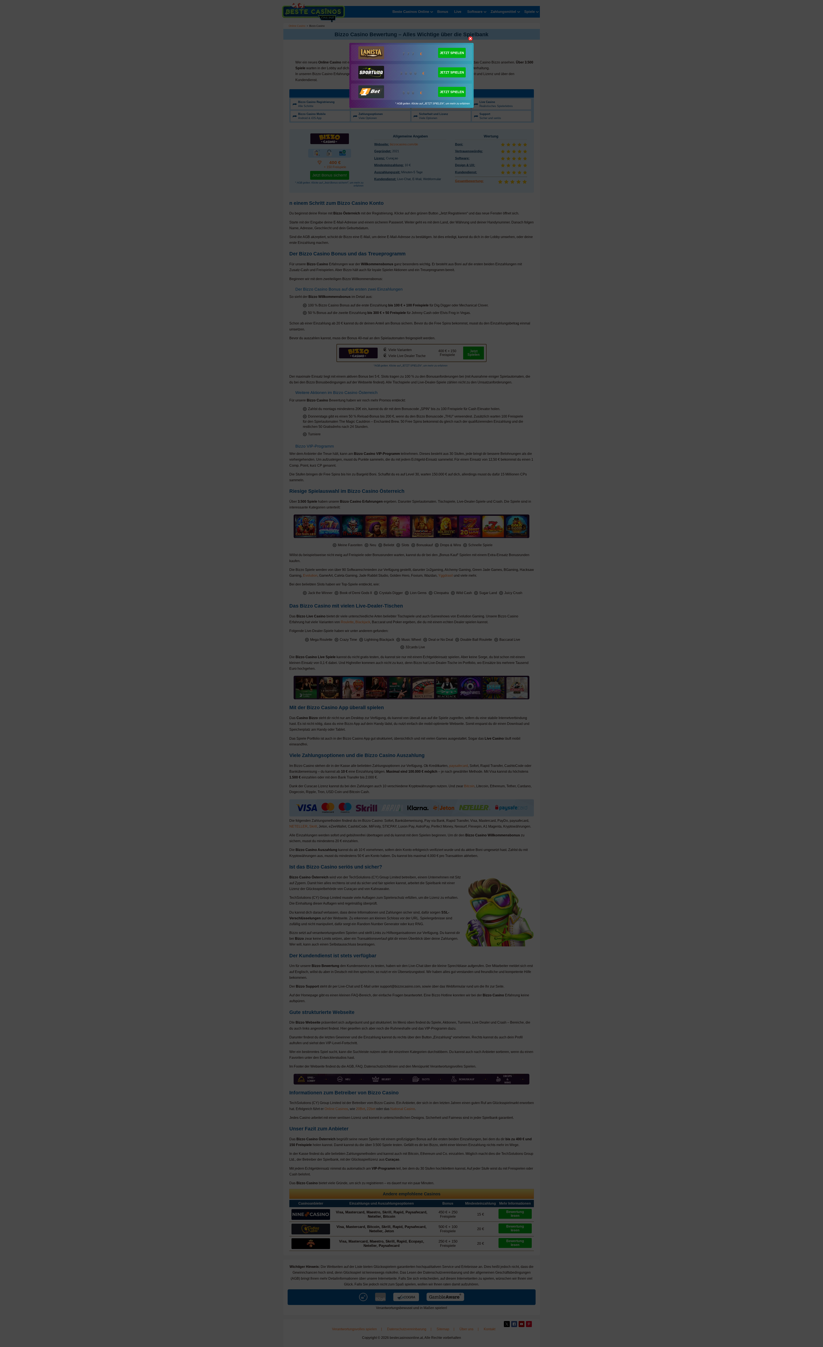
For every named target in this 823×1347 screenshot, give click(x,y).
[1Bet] (371, 91)
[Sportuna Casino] (371, 72)
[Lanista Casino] (371, 52)
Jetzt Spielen (452, 53)
